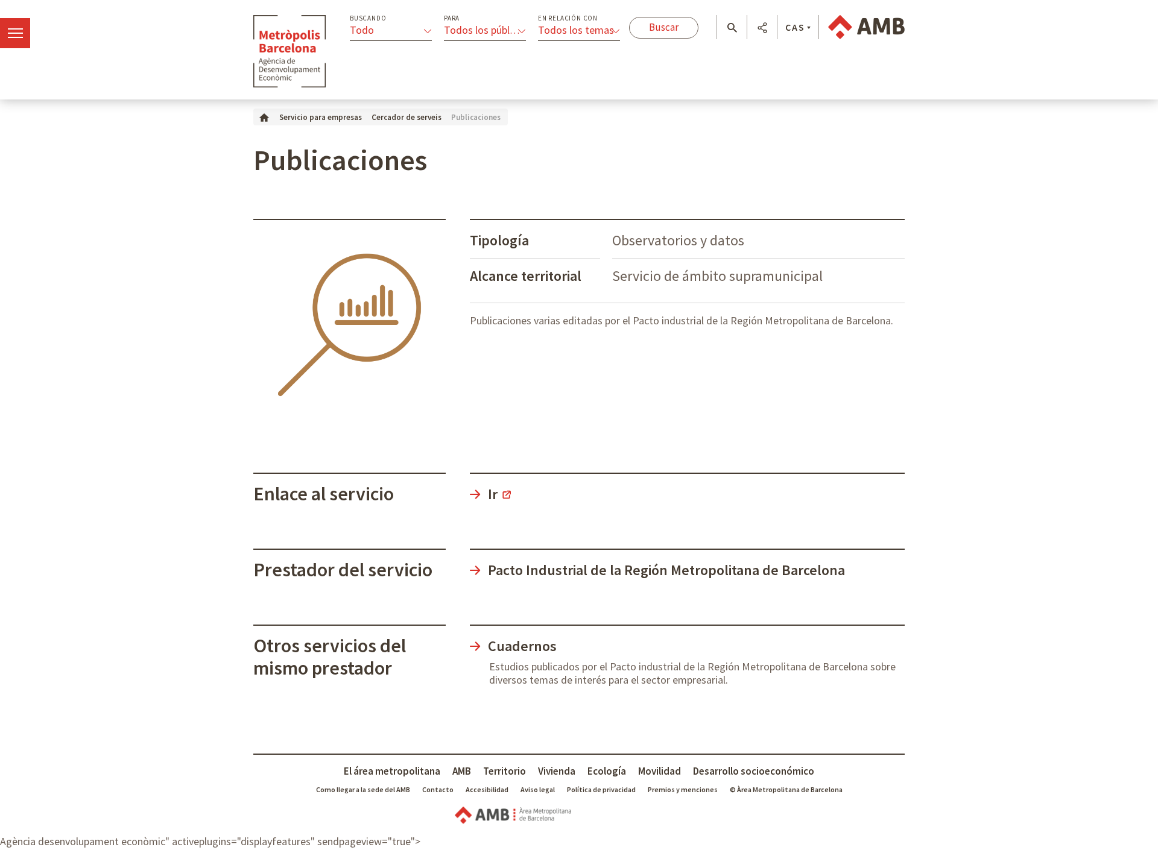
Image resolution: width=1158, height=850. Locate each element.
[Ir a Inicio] (264, 116)
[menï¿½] (15, 33)
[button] (732, 27)
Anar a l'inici (289, 51)
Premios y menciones (683, 789)
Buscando (368, 18)
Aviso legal (537, 789)
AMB (461, 771)
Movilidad (659, 771)
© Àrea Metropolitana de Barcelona (786, 789)
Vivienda (556, 771)
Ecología (606, 771)
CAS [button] (795, 27)
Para (452, 18)
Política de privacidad (601, 789)
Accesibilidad (487, 789)
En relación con (568, 18)
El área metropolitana (392, 771)
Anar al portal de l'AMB (866, 27)
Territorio (504, 771)
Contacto (438, 789)
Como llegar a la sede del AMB (363, 789)
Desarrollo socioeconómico (753, 771)
